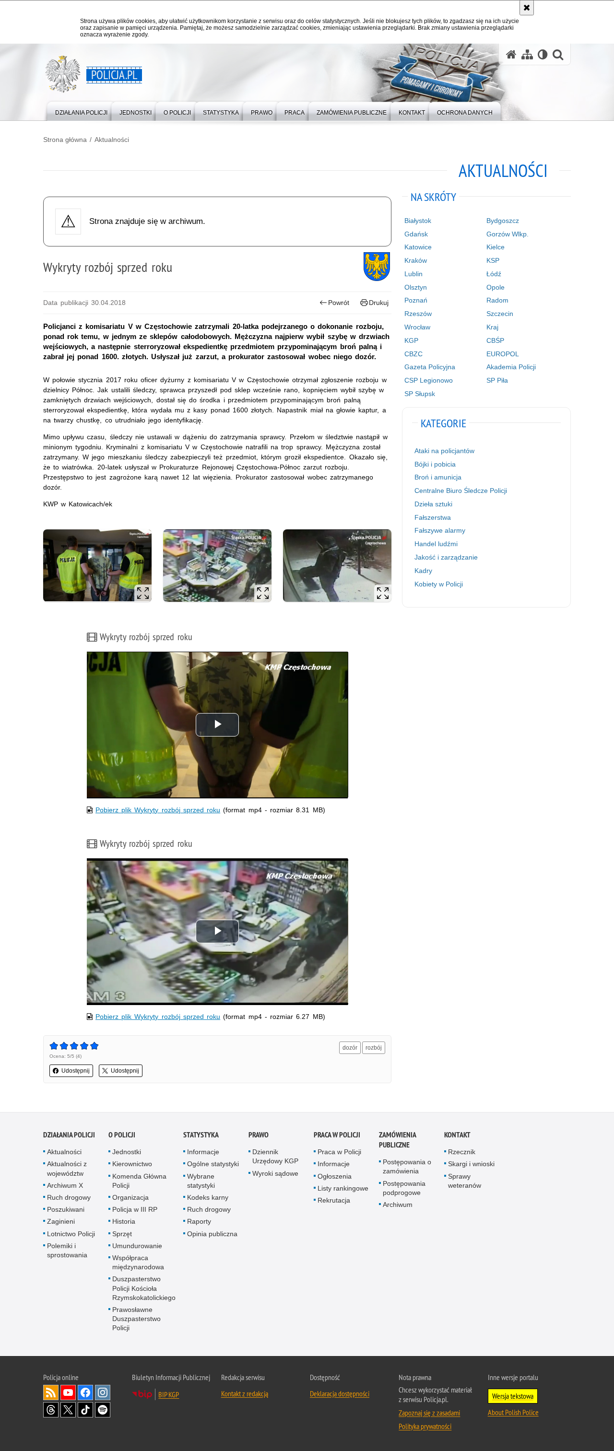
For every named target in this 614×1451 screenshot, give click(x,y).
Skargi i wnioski (471, 1164)
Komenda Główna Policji (139, 1180)
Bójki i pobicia (435, 464)
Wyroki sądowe (275, 1173)
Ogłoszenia (335, 1176)
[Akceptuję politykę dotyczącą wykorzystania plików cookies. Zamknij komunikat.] (527, 7)
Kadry (423, 570)
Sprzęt (122, 1234)
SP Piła (497, 380)
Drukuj (379, 302)
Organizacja (130, 1197)
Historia (123, 1221)
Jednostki (126, 1152)
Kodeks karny (207, 1197)
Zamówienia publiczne (397, 1140)
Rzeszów (418, 313)
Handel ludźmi (436, 544)
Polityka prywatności (425, 1426)
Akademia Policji (511, 367)
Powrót (338, 302)
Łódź (493, 274)
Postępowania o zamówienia (407, 1166)
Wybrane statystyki (201, 1180)
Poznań (415, 300)
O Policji (121, 1135)
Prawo (258, 1135)
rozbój (374, 1047)
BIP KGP (168, 1394)
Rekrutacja (334, 1200)
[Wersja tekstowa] (543, 54)
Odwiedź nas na (68, 1392)
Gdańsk (416, 234)
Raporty (199, 1221)
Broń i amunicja (437, 477)
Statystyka (201, 1135)
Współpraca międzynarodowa (138, 1262)
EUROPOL (502, 354)
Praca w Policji (337, 1135)
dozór (349, 1047)
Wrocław (417, 327)
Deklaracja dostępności (339, 1393)
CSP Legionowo (428, 380)
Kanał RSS (51, 1392)
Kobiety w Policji (438, 584)
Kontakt (457, 1135)
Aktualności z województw (67, 1168)
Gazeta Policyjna (429, 367)
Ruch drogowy (69, 1197)
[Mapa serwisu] (527, 54)
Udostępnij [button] (75, 1070)
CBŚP (495, 340)
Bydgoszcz (502, 220)
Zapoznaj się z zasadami (429, 1412)
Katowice (418, 247)
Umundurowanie (137, 1246)
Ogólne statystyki (213, 1164)
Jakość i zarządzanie (446, 557)
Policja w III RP (134, 1209)
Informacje (203, 1152)
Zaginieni (61, 1221)
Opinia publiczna (212, 1234)
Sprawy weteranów (464, 1180)
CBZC (413, 354)
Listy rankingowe (343, 1188)
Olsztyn (415, 287)
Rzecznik (461, 1152)
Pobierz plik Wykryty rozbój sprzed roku (157, 810)
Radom (497, 300)
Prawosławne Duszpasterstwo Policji (136, 1319)
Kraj (492, 327)
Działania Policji (69, 1135)
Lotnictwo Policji (71, 1234)
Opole (495, 287)
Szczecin (499, 313)
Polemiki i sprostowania (67, 1250)
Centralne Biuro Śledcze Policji (460, 490)
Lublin (413, 274)
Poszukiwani (65, 1209)
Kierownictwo (132, 1164)
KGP (411, 340)
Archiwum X (65, 1185)
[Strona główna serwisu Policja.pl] (511, 54)
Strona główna (65, 139)
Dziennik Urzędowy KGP (275, 1156)
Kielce (495, 247)
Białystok (417, 220)
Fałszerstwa (432, 517)
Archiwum (398, 1204)
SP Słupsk (419, 394)
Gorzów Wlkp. (507, 234)
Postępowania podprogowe (404, 1188)
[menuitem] (81, 110)
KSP (492, 260)
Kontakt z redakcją (244, 1393)
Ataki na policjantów (444, 451)
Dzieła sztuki (433, 504)
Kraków (415, 260)
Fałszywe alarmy (439, 530)
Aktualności (111, 139)
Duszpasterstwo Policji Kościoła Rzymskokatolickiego (144, 1288)
